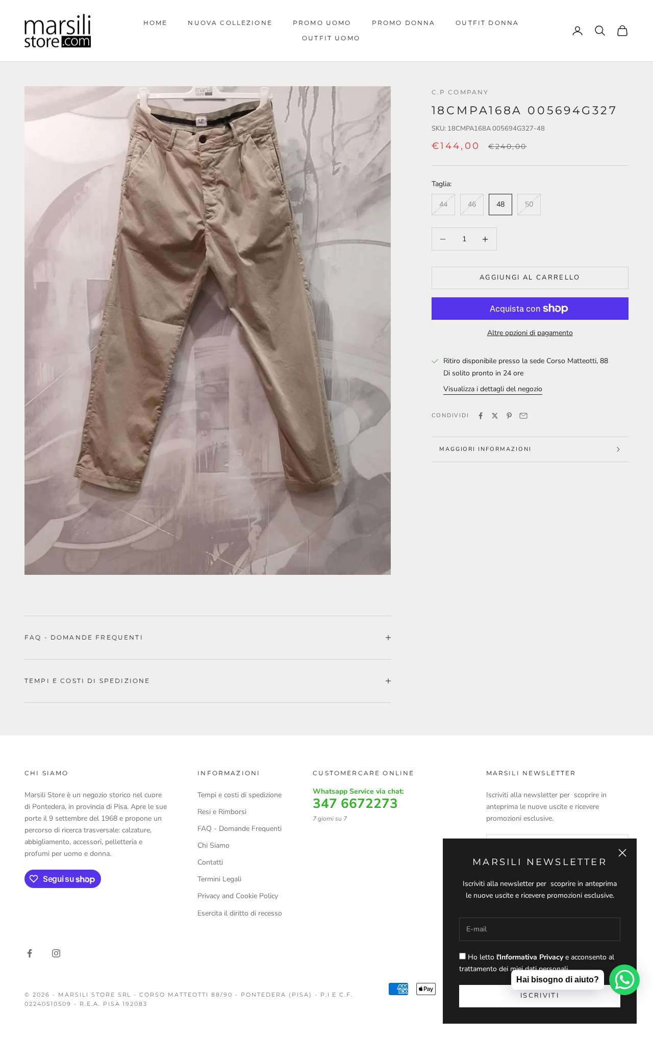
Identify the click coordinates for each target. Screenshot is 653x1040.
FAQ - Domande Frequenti (239, 828)
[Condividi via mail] (523, 416)
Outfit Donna (487, 23)
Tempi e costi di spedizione (239, 795)
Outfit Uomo (331, 38)
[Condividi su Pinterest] (509, 416)
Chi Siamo (213, 845)
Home (155, 23)
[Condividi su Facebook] (480, 416)
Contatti (210, 862)
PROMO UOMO (322, 23)
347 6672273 (355, 803)
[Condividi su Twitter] (495, 416)
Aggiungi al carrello (530, 277)
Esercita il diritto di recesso (239, 913)
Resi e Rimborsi (221, 812)
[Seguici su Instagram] (56, 953)
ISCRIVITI (539, 995)
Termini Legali (219, 879)
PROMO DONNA (404, 23)
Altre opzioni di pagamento (530, 333)
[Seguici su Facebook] (29, 953)
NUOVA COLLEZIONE (230, 23)
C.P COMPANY (460, 92)
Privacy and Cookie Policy (237, 896)
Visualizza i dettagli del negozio (492, 389)
